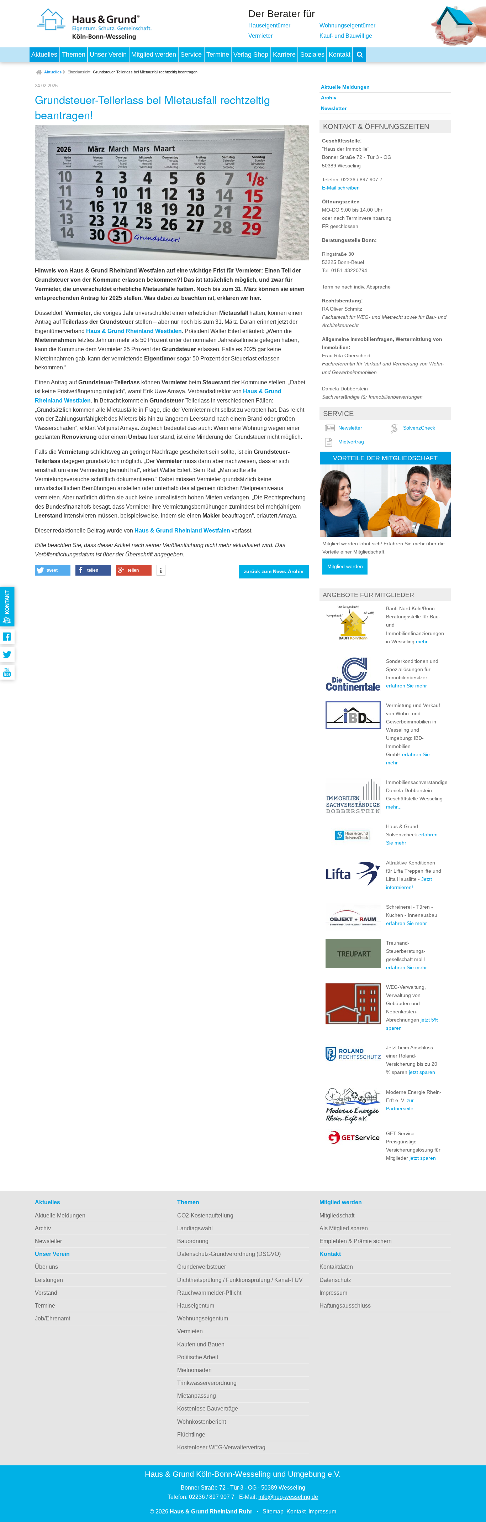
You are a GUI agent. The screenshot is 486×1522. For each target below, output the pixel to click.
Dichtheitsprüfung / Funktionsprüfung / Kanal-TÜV (240, 1280)
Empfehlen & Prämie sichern (355, 1241)
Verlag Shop (250, 54)
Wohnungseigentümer (347, 25)
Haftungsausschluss (345, 1306)
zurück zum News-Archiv (273, 571)
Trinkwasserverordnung (207, 1383)
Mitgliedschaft (336, 1215)
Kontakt (339, 54)
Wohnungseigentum (202, 1318)
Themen (73, 54)
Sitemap (273, 1511)
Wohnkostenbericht (201, 1422)
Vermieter (260, 36)
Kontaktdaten (336, 1267)
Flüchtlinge (191, 1435)
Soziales (312, 54)
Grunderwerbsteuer (201, 1267)
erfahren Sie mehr (406, 686)
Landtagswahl (195, 1228)
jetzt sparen (422, 1072)
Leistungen (49, 1280)
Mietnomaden (194, 1370)
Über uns (46, 1267)
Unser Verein (108, 54)
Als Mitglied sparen (343, 1228)
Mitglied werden (153, 54)
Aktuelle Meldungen (345, 87)
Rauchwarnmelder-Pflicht (209, 1293)
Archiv (329, 97)
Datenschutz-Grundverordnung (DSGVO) (229, 1254)
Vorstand (46, 1293)
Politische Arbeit (197, 1357)
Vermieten (190, 1331)
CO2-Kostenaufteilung (205, 1215)
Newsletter (334, 108)
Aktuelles (44, 54)
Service (191, 54)
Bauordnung (192, 1241)
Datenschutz (335, 1280)
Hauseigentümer (269, 25)
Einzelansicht (79, 72)
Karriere (284, 54)
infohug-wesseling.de (288, 1497)
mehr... (424, 641)
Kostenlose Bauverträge (207, 1409)
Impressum (333, 1293)
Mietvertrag (351, 442)
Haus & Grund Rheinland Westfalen (134, 331)
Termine (217, 54)
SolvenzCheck (419, 428)
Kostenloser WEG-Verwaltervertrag (221, 1447)
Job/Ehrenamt (52, 1318)
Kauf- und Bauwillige (345, 36)
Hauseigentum (195, 1306)
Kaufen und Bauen (200, 1344)
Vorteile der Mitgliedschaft (385, 458)
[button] (52, 570)
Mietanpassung (196, 1396)
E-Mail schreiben (341, 188)
